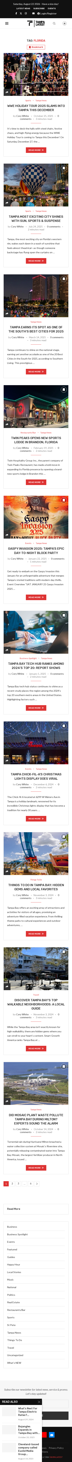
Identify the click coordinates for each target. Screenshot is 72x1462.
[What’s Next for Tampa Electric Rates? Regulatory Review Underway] (9, 1411)
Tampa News (14, 1332)
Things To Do (14, 1340)
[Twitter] (21, 13)
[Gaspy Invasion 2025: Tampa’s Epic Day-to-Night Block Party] (36, 517)
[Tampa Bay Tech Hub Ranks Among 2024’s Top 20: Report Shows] (36, 632)
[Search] (54, 23)
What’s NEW (14, 1362)
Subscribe (39, 8)
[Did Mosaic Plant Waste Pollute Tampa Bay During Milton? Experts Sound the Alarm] (36, 1083)
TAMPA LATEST (56, 1457)
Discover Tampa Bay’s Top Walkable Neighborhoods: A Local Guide (36, 1004)
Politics (11, 1294)
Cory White (22, 115)
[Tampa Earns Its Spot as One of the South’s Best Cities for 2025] (36, 295)
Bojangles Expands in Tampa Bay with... (29, 1430)
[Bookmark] (58, 23)
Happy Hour (13, 1264)
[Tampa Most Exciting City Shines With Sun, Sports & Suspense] (36, 184)
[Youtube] (44, 1435)
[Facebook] (16, 13)
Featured (12, 1249)
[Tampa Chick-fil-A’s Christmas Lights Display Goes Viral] (36, 742)
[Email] (33, 13)
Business (12, 1226)
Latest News (23, 8)
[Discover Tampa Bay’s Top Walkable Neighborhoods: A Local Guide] (36, 968)
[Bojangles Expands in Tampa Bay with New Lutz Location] (9, 1429)
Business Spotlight (17, 1234)
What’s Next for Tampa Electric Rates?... (27, 1412)
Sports (11, 1317)
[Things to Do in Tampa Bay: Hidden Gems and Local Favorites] (36, 853)
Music (10, 1279)
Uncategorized (15, 1355)
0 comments (53, 226)
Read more (34, 150)
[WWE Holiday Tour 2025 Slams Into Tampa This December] (36, 74)
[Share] (7, 92)
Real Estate (13, 1302)
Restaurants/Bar (16, 1309)
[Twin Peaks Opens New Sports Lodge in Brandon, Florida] (36, 406)
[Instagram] (26, 13)
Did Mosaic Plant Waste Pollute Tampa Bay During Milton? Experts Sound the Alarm (36, 1119)
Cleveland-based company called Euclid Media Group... (28, 1449)
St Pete (11, 1324)
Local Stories (14, 1272)
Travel (10, 1347)
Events (52, 8)
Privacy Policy (56, 1447)
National (11, 1287)
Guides (11, 1257)
